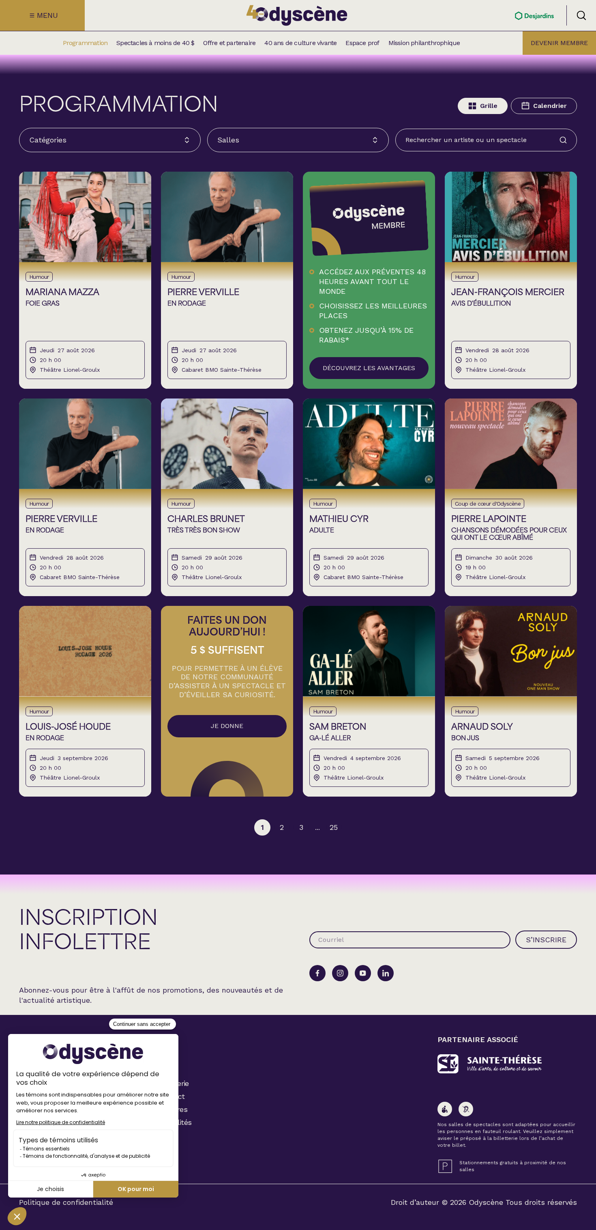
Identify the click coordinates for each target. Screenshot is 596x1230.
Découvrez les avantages (369, 368)
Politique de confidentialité (66, 1202)
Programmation (85, 43)
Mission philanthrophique (424, 43)
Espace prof (362, 43)
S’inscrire (546, 939)
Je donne (227, 726)
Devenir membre (559, 43)
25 (334, 827)
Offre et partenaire (229, 43)
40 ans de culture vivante (300, 43)
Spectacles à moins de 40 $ (155, 43)
